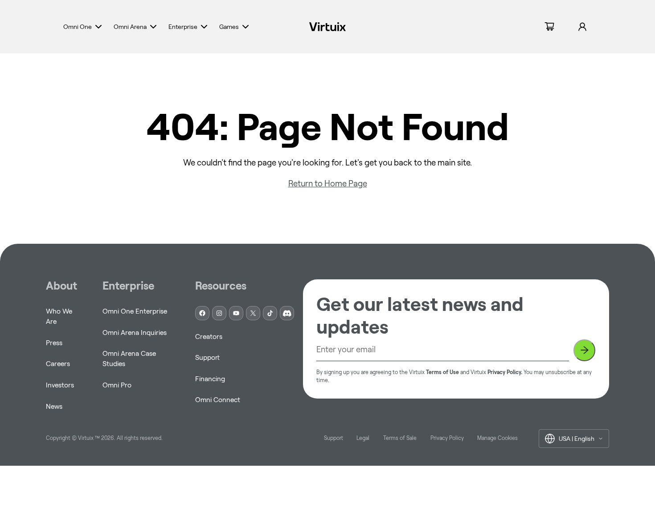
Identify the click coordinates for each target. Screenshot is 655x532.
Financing (210, 379)
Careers (58, 363)
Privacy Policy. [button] (504, 372)
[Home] (327, 26)
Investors (60, 385)
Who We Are (59, 316)
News (54, 406)
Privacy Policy (447, 438)
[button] (83, 26)
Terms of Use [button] (442, 372)
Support (207, 357)
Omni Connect (217, 399)
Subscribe (584, 350)
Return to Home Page (327, 183)
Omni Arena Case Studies (129, 358)
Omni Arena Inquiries (134, 332)
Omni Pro (116, 385)
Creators (208, 336)
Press (54, 343)
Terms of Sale (400, 438)
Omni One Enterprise (134, 311)
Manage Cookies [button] (497, 438)
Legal (362, 438)
